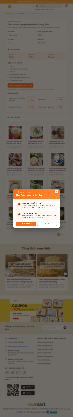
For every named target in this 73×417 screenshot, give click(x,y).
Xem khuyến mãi (26, 224)
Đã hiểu (47, 224)
